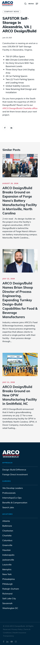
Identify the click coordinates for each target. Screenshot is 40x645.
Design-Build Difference (14, 470)
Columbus (7, 541)
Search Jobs (8, 508)
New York (7, 574)
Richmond (7, 594)
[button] (33, 3)
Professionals (9, 493)
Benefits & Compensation (14, 503)
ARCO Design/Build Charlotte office (19, 108)
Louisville (7, 565)
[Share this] (4, 127)
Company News (11, 11)
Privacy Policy (17, 629)
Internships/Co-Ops (12, 498)
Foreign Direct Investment (15, 475)
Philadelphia (8, 579)
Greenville (7, 545)
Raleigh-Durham (10, 589)
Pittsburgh (7, 584)
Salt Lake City (9, 599)
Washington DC (10, 608)
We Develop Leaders (12, 488)
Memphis (6, 570)
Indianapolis (8, 555)
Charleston (7, 531)
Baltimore (7, 526)
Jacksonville (8, 560)
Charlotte (7, 536)
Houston (6, 550)
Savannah (7, 603)
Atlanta (6, 521)
